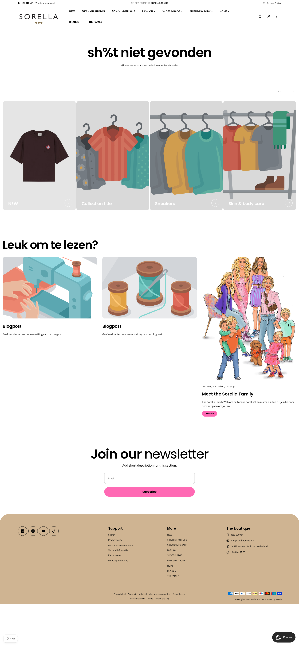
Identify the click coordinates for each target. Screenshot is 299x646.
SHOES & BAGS (171, 11)
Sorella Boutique (257, 599)
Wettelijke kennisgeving (158, 598)
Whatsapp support (45, 3)
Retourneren (114, 555)
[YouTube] (27, 3)
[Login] (268, 16)
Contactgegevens (137, 598)
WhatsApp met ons (118, 560)
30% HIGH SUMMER (93, 11)
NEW (72, 11)
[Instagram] (23, 3)
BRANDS (74, 22)
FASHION (147, 11)
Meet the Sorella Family (227, 394)
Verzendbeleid (179, 594)
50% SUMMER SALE (123, 11)
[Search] (260, 16)
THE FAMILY (95, 22)
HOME (223, 11)
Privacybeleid (120, 594)
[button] (277, 16)
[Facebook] (19, 3)
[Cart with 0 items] (277, 16)
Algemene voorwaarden (120, 545)
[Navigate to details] (68, 203)
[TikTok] (32, 3)
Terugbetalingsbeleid (137, 594)
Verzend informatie (118, 550)
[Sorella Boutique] (39, 17)
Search (111, 534)
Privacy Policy (115, 539)
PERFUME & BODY (200, 11)
